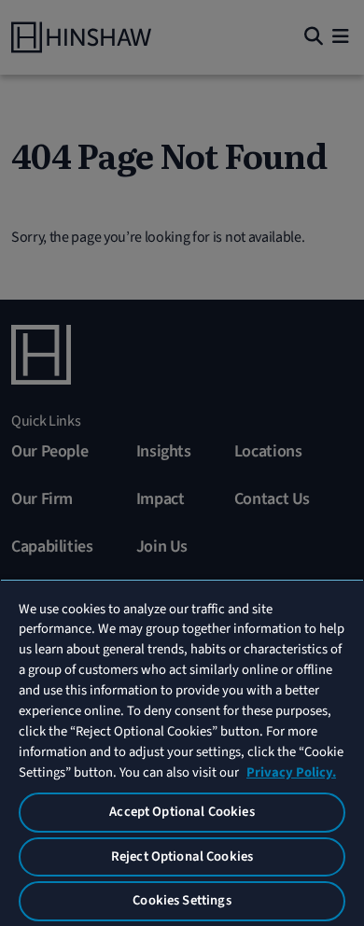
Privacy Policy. (291, 772)
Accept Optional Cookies (181, 811)
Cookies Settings (182, 900)
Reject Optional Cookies (182, 856)
